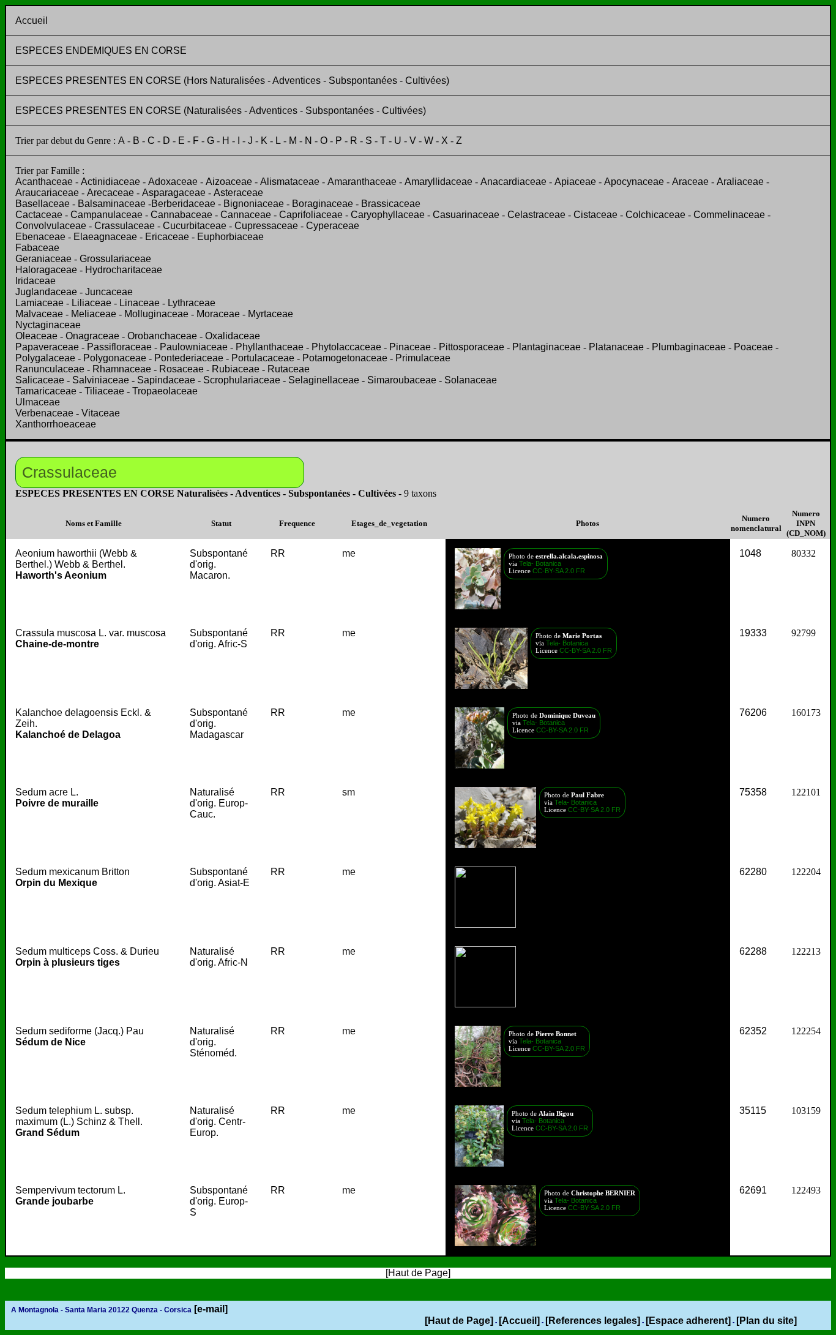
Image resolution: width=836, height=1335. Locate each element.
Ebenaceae (40, 236)
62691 (753, 1190)
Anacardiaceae (513, 181)
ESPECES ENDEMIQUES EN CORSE (101, 50)
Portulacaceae (262, 358)
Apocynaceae (634, 181)
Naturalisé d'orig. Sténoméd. (213, 1042)
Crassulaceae (124, 225)
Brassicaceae (390, 203)
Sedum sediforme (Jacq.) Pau (79, 1036)
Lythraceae (191, 303)
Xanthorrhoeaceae (55, 424)
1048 (750, 553)
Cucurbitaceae (194, 225)
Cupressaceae (266, 225)
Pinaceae (410, 347)
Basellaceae (42, 203)
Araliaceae (740, 181)
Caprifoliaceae (311, 214)
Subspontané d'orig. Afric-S (219, 638)
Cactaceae (38, 214)
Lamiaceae (39, 303)
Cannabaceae (181, 214)
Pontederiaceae (188, 358)
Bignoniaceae (253, 203)
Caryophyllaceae (388, 214)
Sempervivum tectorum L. (70, 1195)
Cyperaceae (332, 225)
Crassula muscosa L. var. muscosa (90, 638)
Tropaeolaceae (165, 391)
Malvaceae (39, 314)
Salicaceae (39, 380)
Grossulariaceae (115, 259)
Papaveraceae (47, 347)
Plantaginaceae (546, 347)
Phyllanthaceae (270, 347)
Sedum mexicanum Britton (72, 877)
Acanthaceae (44, 181)
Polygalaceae (45, 358)
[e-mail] (210, 1309)
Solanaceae (470, 380)
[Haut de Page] (459, 1320)
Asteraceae (238, 192)
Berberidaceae (183, 203)
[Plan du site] (766, 1320)
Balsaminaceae (112, 203)
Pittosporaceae (471, 347)
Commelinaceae (729, 214)
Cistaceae (595, 214)
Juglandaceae (46, 292)
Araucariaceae (47, 192)
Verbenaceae (44, 413)
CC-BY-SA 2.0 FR (558, 570)
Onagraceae (92, 336)
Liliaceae (91, 303)
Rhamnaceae (121, 369)
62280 (753, 872)
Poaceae (753, 347)
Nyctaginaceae (48, 325)
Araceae (690, 181)
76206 (753, 712)
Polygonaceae (114, 358)
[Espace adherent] (688, 1320)
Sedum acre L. (57, 797)
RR (278, 553)
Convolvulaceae (50, 225)
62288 (753, 951)
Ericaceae (167, 236)
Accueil (31, 20)
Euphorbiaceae (230, 236)
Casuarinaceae (466, 214)
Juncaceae (109, 292)
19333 (753, 633)
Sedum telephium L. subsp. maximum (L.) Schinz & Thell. (79, 1121)
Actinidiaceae (110, 181)
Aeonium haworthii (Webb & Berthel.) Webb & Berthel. (76, 564)
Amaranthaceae (362, 181)
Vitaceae (100, 413)
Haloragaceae (46, 270)
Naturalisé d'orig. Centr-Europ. (217, 1121)
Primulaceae (422, 358)
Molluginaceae (156, 314)
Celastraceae (536, 214)
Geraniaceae (43, 259)
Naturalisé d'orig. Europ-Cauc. (219, 803)
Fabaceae (37, 248)
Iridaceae (35, 281)
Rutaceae (288, 369)
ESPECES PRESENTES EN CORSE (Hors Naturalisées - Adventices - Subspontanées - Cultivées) (232, 80)
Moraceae (218, 314)
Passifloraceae (119, 347)
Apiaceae (575, 181)
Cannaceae (245, 214)
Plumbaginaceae (689, 347)
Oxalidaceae (232, 336)
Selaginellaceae (323, 380)
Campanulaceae (106, 214)
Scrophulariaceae (241, 380)
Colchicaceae (655, 214)
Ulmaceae (37, 402)
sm (348, 792)
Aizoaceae (229, 181)
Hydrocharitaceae (123, 270)
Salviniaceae (100, 380)
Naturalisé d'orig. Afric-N (219, 957)
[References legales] (592, 1320)
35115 (752, 1110)
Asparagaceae (174, 192)
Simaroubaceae (401, 380)
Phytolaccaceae (346, 347)
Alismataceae (289, 181)
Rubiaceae (235, 369)
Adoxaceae (173, 181)
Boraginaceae (322, 203)
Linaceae (139, 303)
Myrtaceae (270, 314)
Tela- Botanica (539, 563)
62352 (753, 1031)
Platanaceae (616, 347)
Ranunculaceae (49, 369)
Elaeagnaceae (105, 236)
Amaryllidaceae (438, 181)
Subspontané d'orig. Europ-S (219, 1201)
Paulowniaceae (194, 347)
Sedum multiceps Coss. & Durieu (87, 957)
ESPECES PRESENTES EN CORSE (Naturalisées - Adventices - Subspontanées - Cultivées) (220, 110)
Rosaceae (181, 369)
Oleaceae (36, 336)
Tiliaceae (104, 391)
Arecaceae (110, 192)
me (349, 553)
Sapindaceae (166, 380)
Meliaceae (93, 314)
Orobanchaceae (162, 336)
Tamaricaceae (46, 391)
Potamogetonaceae (344, 358)
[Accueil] (519, 1320)
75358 (753, 792)
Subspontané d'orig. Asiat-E (220, 877)
